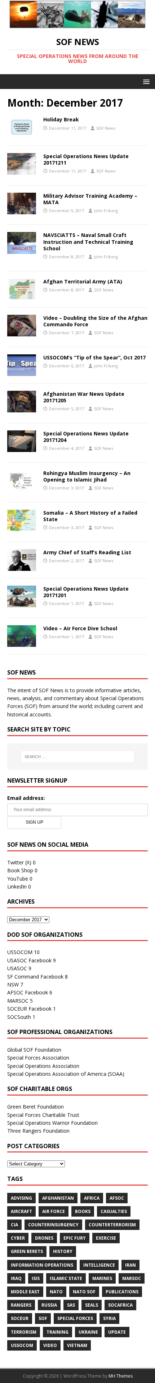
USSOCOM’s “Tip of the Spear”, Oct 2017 (94, 357)
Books (82, 1211)
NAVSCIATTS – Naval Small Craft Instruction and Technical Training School (88, 241)
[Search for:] (77, 757)
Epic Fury (74, 1238)
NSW (13, 984)
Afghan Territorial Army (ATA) (82, 281)
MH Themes (120, 1376)
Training (57, 1332)
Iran (130, 1265)
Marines (102, 1278)
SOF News (105, 128)
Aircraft (21, 1211)
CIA (14, 1225)
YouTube (17, 878)
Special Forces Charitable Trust (43, 1114)
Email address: (26, 798)
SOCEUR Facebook (29, 1008)
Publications (122, 1292)
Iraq (16, 1278)
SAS (71, 1305)
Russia (49, 1305)
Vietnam (77, 1345)
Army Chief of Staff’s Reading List (87, 552)
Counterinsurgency (53, 1225)
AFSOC (117, 1198)
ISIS (36, 1278)
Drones (44, 1238)
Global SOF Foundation (34, 1049)
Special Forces (75, 1318)
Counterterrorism (112, 1225)
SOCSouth (19, 1016)
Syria (109, 1318)
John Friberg (106, 210)
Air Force (53, 1211)
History (62, 1251)
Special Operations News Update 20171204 (86, 436)
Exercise (106, 1238)
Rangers (21, 1305)
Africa (91, 1198)
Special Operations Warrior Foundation (52, 1122)
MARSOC (17, 1000)
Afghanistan (58, 1198)
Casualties (114, 1211)
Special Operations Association (43, 1065)
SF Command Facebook (35, 976)
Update (117, 1332)
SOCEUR (19, 1318)
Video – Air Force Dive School (80, 628)
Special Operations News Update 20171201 (86, 592)
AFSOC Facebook (27, 992)
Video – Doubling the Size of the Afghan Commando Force (95, 321)
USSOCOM (19, 952)
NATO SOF (84, 1292)
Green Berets (27, 1251)
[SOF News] (77, 24)
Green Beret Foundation (35, 1106)
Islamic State (66, 1278)
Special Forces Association (38, 1057)
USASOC (17, 968)
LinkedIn (17, 886)
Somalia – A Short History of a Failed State (90, 516)
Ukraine (88, 1332)
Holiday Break (61, 119)
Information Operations (42, 1265)
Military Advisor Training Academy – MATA (90, 199)
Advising (21, 1198)
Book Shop (20, 870)
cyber (18, 1238)
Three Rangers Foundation (38, 1130)
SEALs (91, 1305)
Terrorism (23, 1332)
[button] (145, 81)
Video (50, 1345)
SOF (43, 1318)
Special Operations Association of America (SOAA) (65, 1073)
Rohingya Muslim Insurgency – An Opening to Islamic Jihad (86, 476)
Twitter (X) (19, 862)
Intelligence (99, 1265)
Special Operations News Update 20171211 (86, 159)
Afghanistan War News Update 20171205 (83, 397)
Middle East (25, 1292)
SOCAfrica (120, 1305)
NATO (56, 1292)
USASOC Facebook (29, 960)
